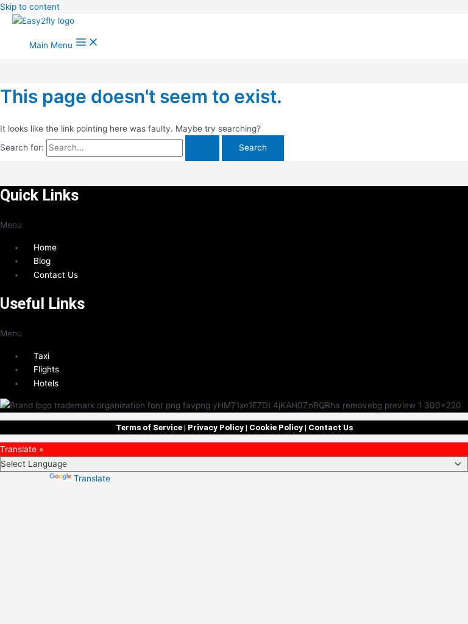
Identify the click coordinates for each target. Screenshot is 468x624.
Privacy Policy (216, 427)
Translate (92, 478)
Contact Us (56, 275)
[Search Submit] (202, 148)
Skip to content (30, 7)
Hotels (46, 383)
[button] (234, 225)
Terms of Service (149, 427)
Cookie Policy (276, 427)
